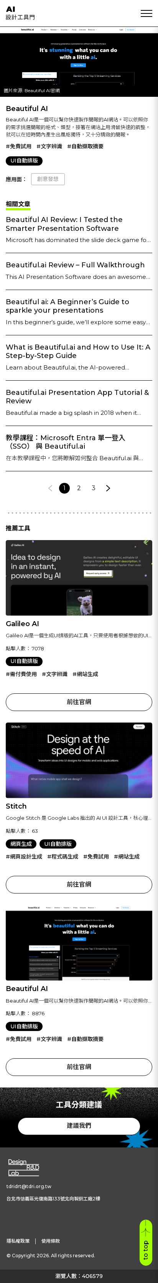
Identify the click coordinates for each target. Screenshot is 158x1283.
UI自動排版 (24, 160)
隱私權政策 (18, 1241)
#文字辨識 (49, 146)
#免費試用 (18, 146)
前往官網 (79, 702)
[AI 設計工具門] (20, 13)
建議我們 (79, 1125)
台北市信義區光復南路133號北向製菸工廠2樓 (53, 1199)
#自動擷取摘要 (85, 146)
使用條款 (50, 1241)
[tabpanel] (79, 354)
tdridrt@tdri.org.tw (29, 1186)
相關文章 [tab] (18, 204)
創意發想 (48, 179)
